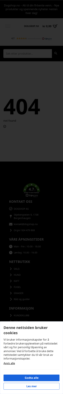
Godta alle (31, 378)
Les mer (31, 386)
